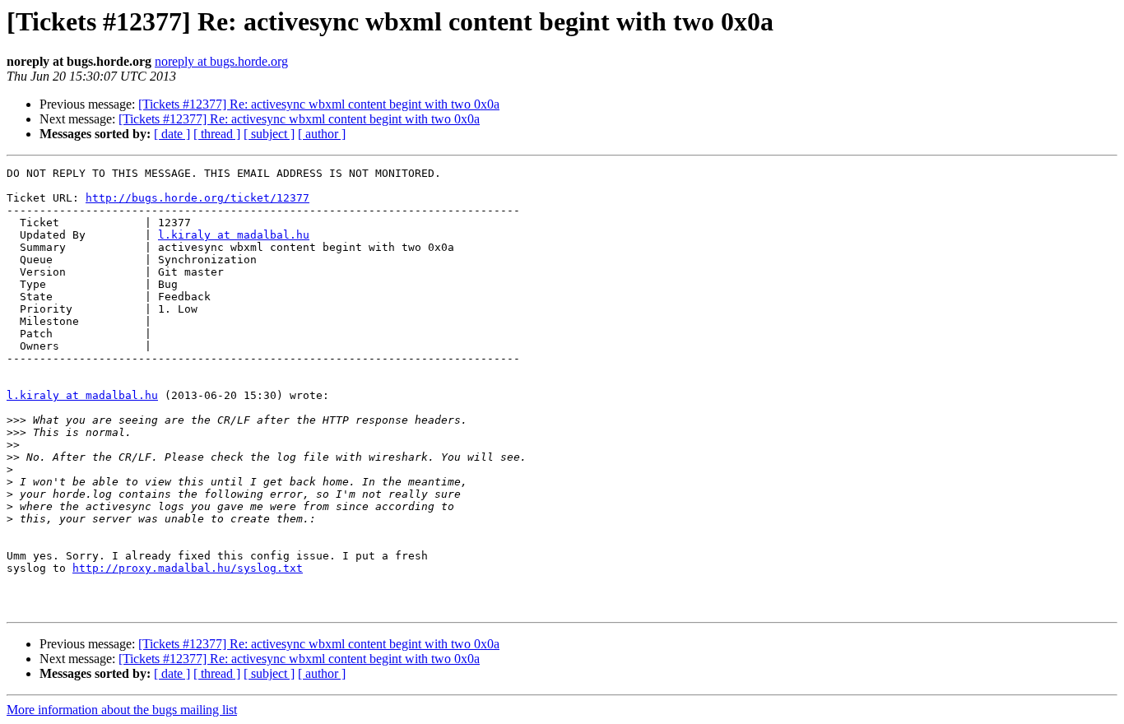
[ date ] (172, 134)
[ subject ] (269, 134)
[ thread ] (216, 134)
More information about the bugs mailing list (122, 710)
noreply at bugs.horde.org (221, 61)
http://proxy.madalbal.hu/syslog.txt (187, 568)
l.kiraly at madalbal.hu (233, 235)
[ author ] (322, 134)
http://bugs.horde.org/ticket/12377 (197, 198)
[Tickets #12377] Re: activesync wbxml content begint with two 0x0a (318, 104)
